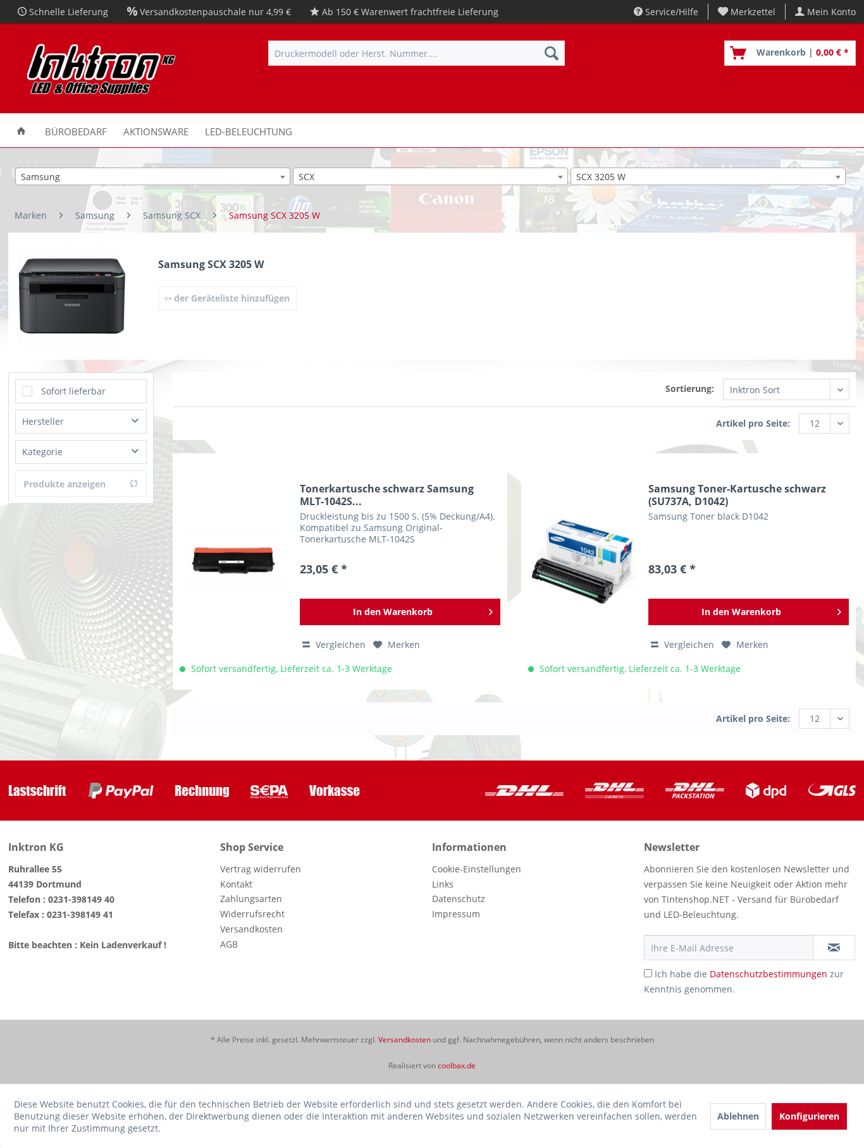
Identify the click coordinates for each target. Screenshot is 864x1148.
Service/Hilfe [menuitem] (670, 12)
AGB (229, 944)
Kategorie (42, 452)
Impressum (456, 914)
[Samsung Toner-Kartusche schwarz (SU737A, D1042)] (582, 561)
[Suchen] (551, 53)
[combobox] (152, 176)
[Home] (21, 130)
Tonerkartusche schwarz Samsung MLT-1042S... (387, 495)
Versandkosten (251, 929)
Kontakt (236, 884)
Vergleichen (339, 644)
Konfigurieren (809, 1116)
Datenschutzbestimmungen (768, 974)
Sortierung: (689, 388)
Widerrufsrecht (252, 914)
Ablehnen (738, 1116)
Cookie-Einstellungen (476, 869)
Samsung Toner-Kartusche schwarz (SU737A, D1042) (737, 495)
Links (443, 884)
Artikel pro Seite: (753, 423)
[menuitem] (747, 12)
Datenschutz (458, 899)
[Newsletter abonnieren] (834, 947)
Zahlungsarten (251, 899)
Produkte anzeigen (64, 484)
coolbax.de (457, 1065)
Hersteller (43, 421)
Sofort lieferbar (73, 391)
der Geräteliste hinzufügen (230, 298)
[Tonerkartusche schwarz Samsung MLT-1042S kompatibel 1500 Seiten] (233, 561)
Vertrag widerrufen (260, 869)
